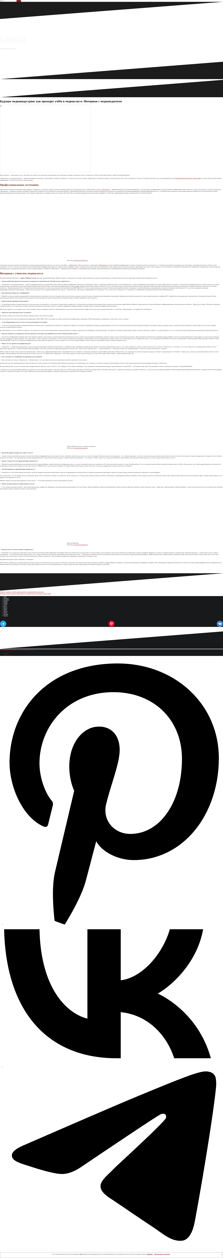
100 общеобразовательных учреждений (187, 178)
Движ (5, 609)
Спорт (5, 612)
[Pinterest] (113, 924)
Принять (150, 1254)
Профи (5, 603)
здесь (31, 180)
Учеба (5, 604)
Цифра (5, 601)
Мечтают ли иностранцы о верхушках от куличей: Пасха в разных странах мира (25, 594)
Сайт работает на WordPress (9, 650)
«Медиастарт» (103, 265)
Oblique (25, 650)
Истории (6, 598)
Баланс (5, 608)
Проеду (5, 615)
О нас (5, 655)
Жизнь (5, 611)
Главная (6, 653)
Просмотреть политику (162, 1254)
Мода (5, 606)
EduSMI (13, 39)
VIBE (5, 597)
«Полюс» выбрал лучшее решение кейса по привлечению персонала (22, 592)
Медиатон (106, 189)
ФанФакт (6, 600)
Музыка (5, 614)
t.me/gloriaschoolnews (81, 260)
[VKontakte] (113, 1067)
